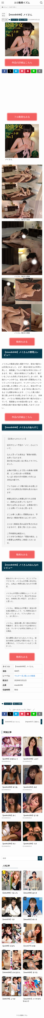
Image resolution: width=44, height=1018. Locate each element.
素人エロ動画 (23, 19)
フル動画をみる (22, 117)
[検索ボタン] (41, 2)
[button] (4, 71)
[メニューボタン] (2, 2)
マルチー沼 (14, 19)
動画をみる (22, 341)
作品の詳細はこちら (22, 62)
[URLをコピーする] (39, 71)
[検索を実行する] (40, 858)
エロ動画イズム (22, 3)
